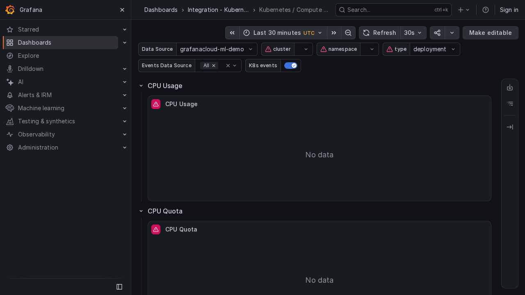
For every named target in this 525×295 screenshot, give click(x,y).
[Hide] (510, 127)
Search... (358, 9)
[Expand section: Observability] (124, 134)
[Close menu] (122, 10)
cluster (282, 49)
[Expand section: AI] (124, 82)
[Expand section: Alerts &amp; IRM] (124, 95)
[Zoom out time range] (348, 32)
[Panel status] (155, 104)
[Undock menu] (119, 287)
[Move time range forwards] (334, 32)
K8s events (263, 65)
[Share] (452, 32)
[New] (464, 9)
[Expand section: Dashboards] (124, 42)
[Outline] (510, 104)
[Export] (510, 87)
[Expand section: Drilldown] (124, 69)
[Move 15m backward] (232, 32)
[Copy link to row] (193, 86)
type (400, 49)
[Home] (10, 10)
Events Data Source (167, 65)
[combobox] (181, 49)
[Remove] (214, 65)
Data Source (157, 49)
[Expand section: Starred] (124, 29)
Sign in (509, 9)
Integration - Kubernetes (218, 9)
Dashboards (161, 9)
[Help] (485, 9)
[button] (228, 65)
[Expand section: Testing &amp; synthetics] (124, 121)
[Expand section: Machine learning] (124, 108)
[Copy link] (437, 32)
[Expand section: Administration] (124, 147)
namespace (343, 49)
